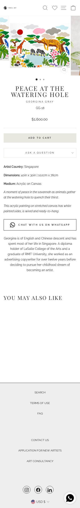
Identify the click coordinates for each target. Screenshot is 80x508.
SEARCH (40, 392)
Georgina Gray (40, 101)
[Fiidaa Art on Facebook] (38, 489)
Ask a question (39, 152)
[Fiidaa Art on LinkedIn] (50, 489)
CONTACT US (40, 440)
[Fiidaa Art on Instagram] (27, 489)
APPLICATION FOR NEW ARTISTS (40, 450)
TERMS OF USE (40, 403)
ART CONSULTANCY (40, 461)
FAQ (40, 413)
